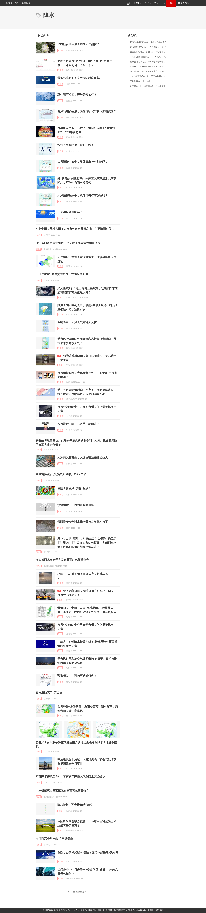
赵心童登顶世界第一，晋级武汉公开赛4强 (148, 47)
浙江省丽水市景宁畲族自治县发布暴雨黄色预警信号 (68, 242)
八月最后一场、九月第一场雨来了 (78, 423)
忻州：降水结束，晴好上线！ (75, 145)
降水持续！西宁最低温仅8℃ (74, 804)
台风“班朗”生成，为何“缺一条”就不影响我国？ (86, 111)
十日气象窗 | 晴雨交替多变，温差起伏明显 (62, 274)
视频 (60, 365)
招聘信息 (101, 910)
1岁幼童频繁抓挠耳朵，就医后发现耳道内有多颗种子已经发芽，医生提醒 (150, 42)
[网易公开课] (137, 3)
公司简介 (84, 910)
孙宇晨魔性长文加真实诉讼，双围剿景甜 (147, 86)
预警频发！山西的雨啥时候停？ (77, 505)
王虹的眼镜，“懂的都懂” (140, 81)
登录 (171, 3)
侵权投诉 (159, 910)
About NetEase (73, 910)
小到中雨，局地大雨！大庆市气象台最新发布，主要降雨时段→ (75, 228)
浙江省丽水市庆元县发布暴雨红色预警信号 (62, 559)
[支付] (155, 3)
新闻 (38, 235)
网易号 (60, 51)
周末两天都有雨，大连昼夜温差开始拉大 (82, 457)
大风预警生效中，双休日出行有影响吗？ (82, 161)
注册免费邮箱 (182, 3)
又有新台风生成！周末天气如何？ (78, 44)
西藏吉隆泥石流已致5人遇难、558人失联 (61, 474)
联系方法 (92, 910)
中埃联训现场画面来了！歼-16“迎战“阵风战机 (150, 57)
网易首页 (9, 3)
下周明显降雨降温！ (70, 212)
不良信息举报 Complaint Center (134, 910)
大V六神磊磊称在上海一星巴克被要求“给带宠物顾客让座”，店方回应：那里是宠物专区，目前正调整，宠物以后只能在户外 (150, 76)
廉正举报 (151, 910)
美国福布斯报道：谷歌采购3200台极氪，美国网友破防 (150, 52)
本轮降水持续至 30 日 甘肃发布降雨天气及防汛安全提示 (70, 776)
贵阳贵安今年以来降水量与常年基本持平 (82, 521)
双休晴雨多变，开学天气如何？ (77, 94)
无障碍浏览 (26, 3)
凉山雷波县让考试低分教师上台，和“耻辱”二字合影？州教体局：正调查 (150, 71)
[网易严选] (147, 3)
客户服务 (109, 910)
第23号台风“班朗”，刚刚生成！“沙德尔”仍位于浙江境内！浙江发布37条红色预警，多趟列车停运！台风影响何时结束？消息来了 (86, 542)
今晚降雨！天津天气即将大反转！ (78, 322)
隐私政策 (117, 910)
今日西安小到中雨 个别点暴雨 (54, 838)
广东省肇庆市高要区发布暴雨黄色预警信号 (62, 790)
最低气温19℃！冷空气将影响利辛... (79, 77)
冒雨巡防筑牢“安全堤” (50, 692)
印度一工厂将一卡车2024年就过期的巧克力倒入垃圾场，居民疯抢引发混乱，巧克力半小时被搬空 (150, 67)
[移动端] (128, 3)
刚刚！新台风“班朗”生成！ (74, 488)
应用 (16, 3)
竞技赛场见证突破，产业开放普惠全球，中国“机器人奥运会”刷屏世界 (150, 62)
